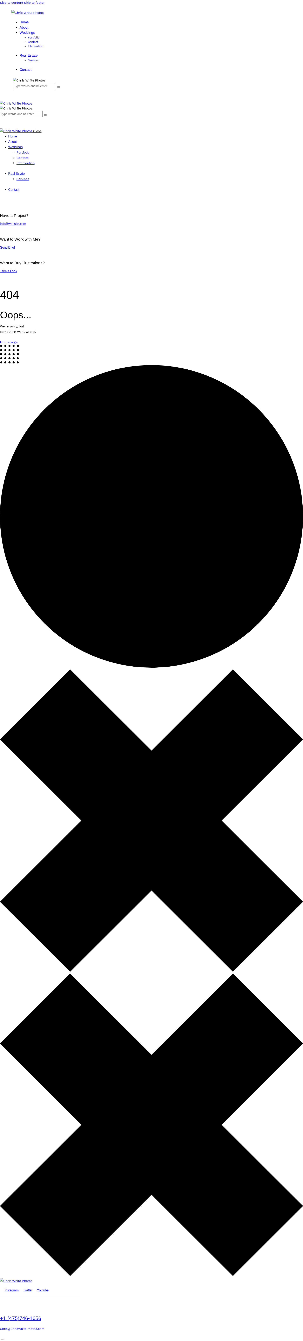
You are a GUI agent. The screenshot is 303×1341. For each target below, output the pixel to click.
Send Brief (7, 247)
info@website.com (13, 224)
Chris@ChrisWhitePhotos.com (22, 1329)
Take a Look (8, 271)
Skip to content (11, 3)
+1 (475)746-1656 (20, 1318)
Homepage (9, 342)
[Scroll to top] (2, 1338)
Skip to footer (34, 3)
